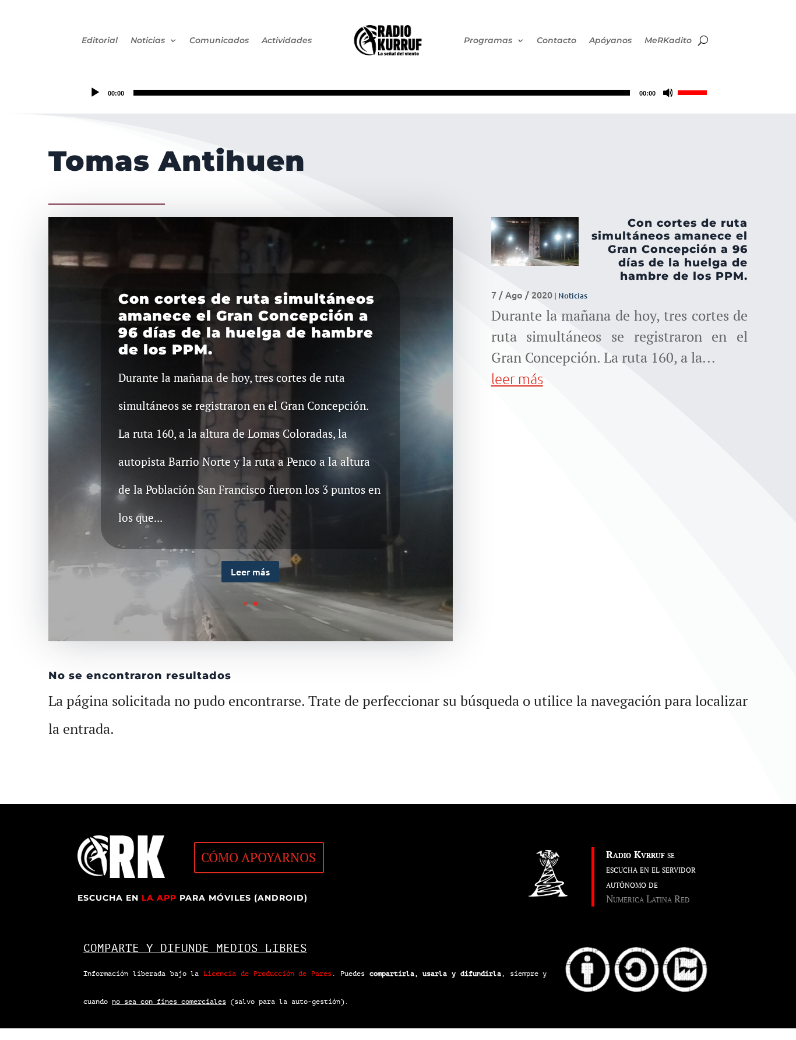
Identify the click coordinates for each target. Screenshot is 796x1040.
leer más (517, 378)
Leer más (250, 571)
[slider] (694, 91)
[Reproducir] (95, 93)
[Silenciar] (668, 93)
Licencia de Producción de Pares (267, 973)
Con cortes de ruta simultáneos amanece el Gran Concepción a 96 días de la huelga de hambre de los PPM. (246, 323)
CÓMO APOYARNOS (258, 857)
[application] (398, 92)
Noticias (572, 295)
